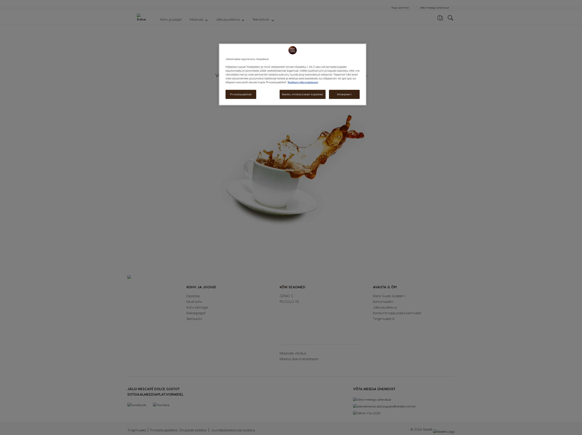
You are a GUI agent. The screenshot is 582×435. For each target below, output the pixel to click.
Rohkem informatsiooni (303, 82)
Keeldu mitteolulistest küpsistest (302, 94)
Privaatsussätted (241, 94)
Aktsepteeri (344, 94)
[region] (292, 74)
